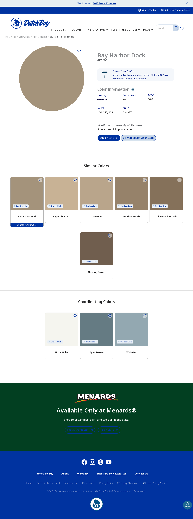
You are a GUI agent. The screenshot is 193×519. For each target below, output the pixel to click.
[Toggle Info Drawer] (133, 89)
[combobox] (167, 28)
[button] (135, 74)
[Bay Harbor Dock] (79, 51)
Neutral (102, 99)
